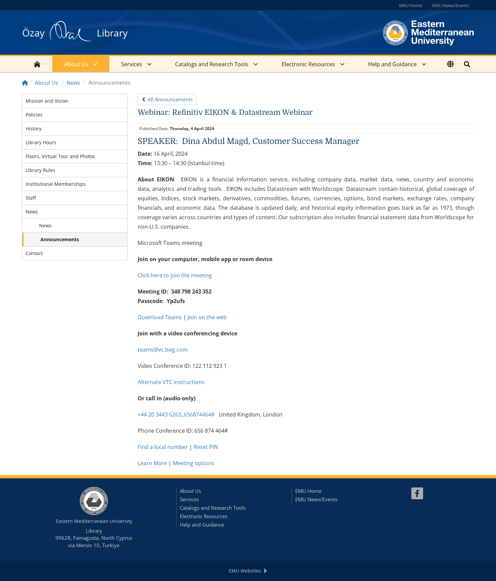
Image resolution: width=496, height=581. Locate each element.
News (73, 82)
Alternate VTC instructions (171, 382)
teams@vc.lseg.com (163, 349)
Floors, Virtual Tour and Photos (60, 156)
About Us (76, 64)
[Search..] (467, 64)
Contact (34, 253)
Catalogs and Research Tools (211, 64)
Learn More (152, 463)
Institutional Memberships (56, 184)
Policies (34, 114)
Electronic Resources (308, 64)
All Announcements (169, 99)
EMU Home (410, 5)
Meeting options (193, 463)
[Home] (25, 82)
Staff (31, 198)
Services (131, 64)
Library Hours (41, 142)
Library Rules (40, 170)
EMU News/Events (450, 5)
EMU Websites (246, 570)
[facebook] (417, 493)
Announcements (59, 239)
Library (112, 32)
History (34, 128)
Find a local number (163, 447)
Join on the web (207, 317)
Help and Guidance (392, 64)
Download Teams (160, 317)
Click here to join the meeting (175, 275)
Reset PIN (206, 447)
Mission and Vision (47, 101)
